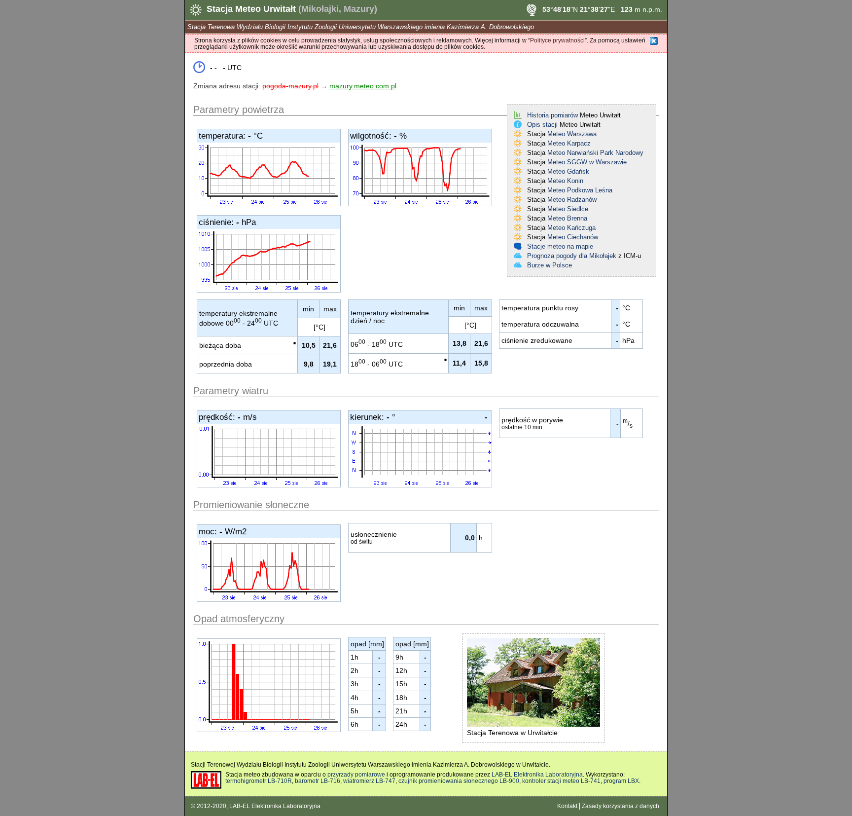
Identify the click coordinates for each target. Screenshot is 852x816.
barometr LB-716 (317, 781)
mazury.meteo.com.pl (362, 86)
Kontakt (567, 806)
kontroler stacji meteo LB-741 (561, 781)
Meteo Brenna (567, 218)
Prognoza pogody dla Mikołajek (571, 256)
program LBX (621, 781)
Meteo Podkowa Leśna (579, 190)
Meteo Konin (565, 181)
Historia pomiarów (552, 115)
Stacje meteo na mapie (560, 246)
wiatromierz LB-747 (369, 781)
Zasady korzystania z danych (620, 806)
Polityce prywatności (557, 40)
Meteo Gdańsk (568, 171)
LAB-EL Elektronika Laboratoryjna (537, 774)
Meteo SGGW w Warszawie (587, 162)
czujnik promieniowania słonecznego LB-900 (458, 781)
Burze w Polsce (549, 265)
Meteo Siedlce (567, 209)
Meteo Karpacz (569, 143)
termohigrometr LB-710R (258, 781)
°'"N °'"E (578, 9)
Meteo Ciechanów (572, 237)
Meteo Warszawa (572, 134)
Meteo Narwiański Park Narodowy (595, 152)
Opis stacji (542, 124)
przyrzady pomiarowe (356, 774)
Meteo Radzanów (572, 199)
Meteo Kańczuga (571, 227)
